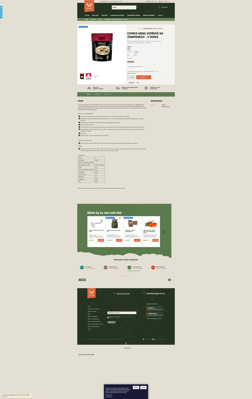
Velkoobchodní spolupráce (93, 326)
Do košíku (143, 77)
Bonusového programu (138, 66)
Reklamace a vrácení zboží (93, 309)
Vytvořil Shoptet (148, 339)
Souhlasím (143, 387)
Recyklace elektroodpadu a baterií (95, 324)
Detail (137, 240)
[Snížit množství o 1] (128, 77)
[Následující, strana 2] (169, 280)
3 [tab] (124, 276)
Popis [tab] (88, 94)
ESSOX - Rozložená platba (93, 319)
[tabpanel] (90, 267)
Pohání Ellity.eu (130, 68)
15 (172, 279)
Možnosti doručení (131, 73)
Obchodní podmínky (92, 311)
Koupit (100, 240)
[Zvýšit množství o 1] (134, 77)
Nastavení (109, 395)
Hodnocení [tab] (97, 94)
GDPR (89, 314)
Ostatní (164, 104)
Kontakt (89, 329)
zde (125, 392)
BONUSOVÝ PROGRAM (92, 316)
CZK (155, 1)
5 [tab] (126, 276)
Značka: (129, 48)
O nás (89, 306)
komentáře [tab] (107, 94)
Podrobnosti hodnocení (158, 28)
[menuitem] (87, 15)
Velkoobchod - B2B (150, 1)
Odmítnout (136, 387)
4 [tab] (125, 276)
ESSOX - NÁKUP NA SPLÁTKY (94, 321)
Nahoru (83, 279)
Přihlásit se (111, 322)
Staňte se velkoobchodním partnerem (154, 318)
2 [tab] (123, 276)
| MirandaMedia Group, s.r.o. (158, 339)
